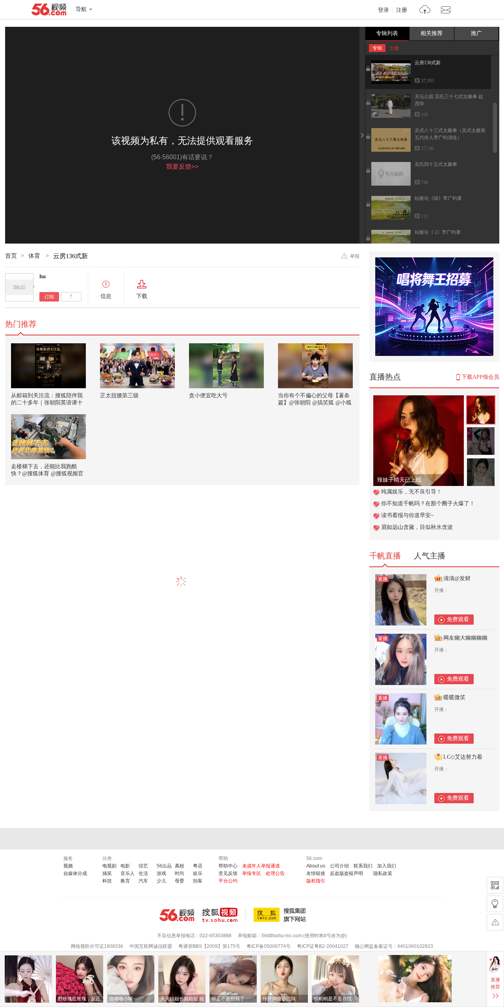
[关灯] (495, 903)
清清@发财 (457, 578)
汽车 (143, 881)
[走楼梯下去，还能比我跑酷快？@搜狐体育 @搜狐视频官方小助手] (48, 436)
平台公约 (228, 881)
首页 (11, 256)
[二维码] (495, 885)
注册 (401, 10)
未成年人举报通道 (261, 866)
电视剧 (109, 866)
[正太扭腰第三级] (137, 365)
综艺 (143, 866)
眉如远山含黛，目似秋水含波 (417, 527)
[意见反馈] (495, 922)
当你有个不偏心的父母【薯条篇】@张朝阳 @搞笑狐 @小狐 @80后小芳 (315, 403)
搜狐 (281, 915)
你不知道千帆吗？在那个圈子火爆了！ (428, 503)
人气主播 (429, 555)
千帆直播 (385, 555)
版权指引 (315, 881)
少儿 (161, 881)
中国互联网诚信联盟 (151, 946)
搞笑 (107, 873)
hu (42, 276)
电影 (125, 866)
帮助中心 (228, 866)
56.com (49, 11)
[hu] (19, 287)
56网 (176, 915)
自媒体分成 (75, 873)
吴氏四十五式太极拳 (436, 164)
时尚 (179, 873)
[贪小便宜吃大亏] (226, 365)
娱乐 (197, 873)
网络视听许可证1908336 (97, 946)
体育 (35, 256)
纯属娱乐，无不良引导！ (411, 492)
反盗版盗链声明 (346, 873)
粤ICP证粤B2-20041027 (322, 946)
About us (315, 866)
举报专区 (251, 873)
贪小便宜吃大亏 (208, 395)
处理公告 (275, 873)
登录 (383, 10)
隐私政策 (382, 873)
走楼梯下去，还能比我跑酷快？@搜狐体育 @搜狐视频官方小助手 (47, 473)
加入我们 (386, 866)
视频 (68, 866)
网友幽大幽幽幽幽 (465, 638)
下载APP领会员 (480, 377)
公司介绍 (339, 866)
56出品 (164, 866)
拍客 (197, 881)
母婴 (179, 881)
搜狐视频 (224, 915)
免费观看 (458, 619)
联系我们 (363, 866)
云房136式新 (428, 62)
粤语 (197, 866)
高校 (179, 866)
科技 (107, 881)
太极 (394, 48)
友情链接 (315, 873)
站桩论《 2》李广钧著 (438, 232)
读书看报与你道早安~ (407, 515)
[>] (425, 10)
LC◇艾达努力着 (462, 757)
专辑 (377, 48)
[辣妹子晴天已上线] (418, 399)
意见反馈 (228, 873)
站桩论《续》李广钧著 (438, 198)
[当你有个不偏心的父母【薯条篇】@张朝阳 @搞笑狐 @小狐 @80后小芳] (315, 365)
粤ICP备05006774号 (268, 946)
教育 (125, 881)
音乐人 (127, 873)
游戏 (161, 873)
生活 (143, 873)
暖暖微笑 (454, 697)
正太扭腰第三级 (119, 395)
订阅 (49, 297)
